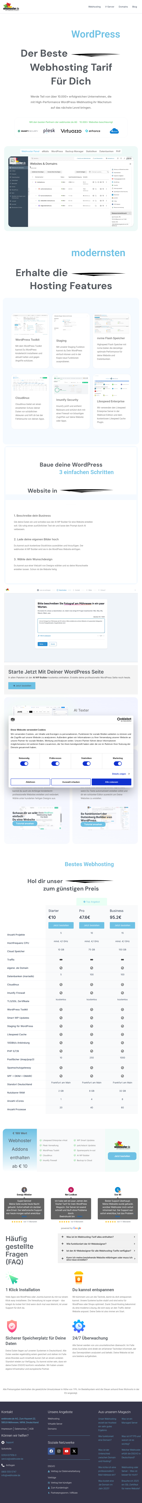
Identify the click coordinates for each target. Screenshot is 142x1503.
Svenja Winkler (24, 1194)
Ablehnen (30, 782)
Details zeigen (119, 773)
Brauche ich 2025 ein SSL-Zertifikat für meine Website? (131, 1485)
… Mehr (78, 1216)
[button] (93, 824)
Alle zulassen (111, 782)
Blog (134, 6)
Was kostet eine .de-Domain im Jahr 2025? (106, 1485)
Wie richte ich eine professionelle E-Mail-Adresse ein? (107, 1471)
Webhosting (94, 6)
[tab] (30, 151)
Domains (123, 6)
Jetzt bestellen (23, 685)
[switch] (55, 763)
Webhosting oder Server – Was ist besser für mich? (130, 1471)
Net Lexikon (71, 1194)
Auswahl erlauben (71, 782)
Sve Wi (117, 1194)
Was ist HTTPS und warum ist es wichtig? (131, 1440)
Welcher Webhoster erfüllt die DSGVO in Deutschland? (131, 1454)
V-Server (109, 6)
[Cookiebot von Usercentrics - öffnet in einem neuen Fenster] (119, 719)
